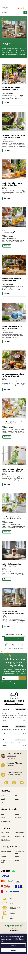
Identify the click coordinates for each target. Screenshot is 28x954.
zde (2, 941)
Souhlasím (13, 950)
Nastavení (13, 945)
